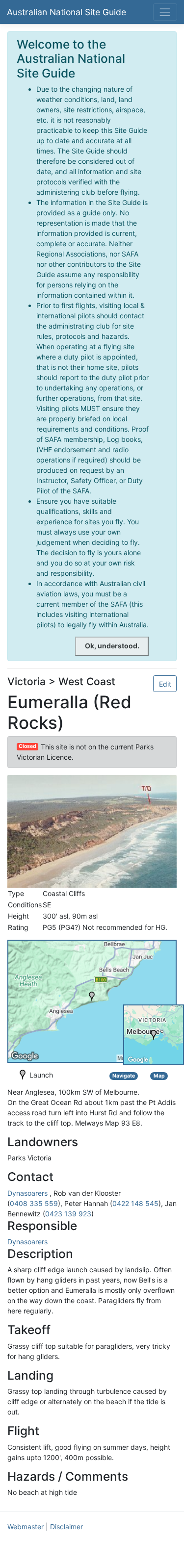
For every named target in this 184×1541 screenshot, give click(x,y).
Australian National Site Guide (66, 12)
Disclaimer (66, 1526)
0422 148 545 (135, 1203)
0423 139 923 (68, 1213)
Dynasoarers (27, 1193)
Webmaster (25, 1526)
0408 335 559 (34, 1203)
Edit (165, 684)
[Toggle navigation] (165, 12)
